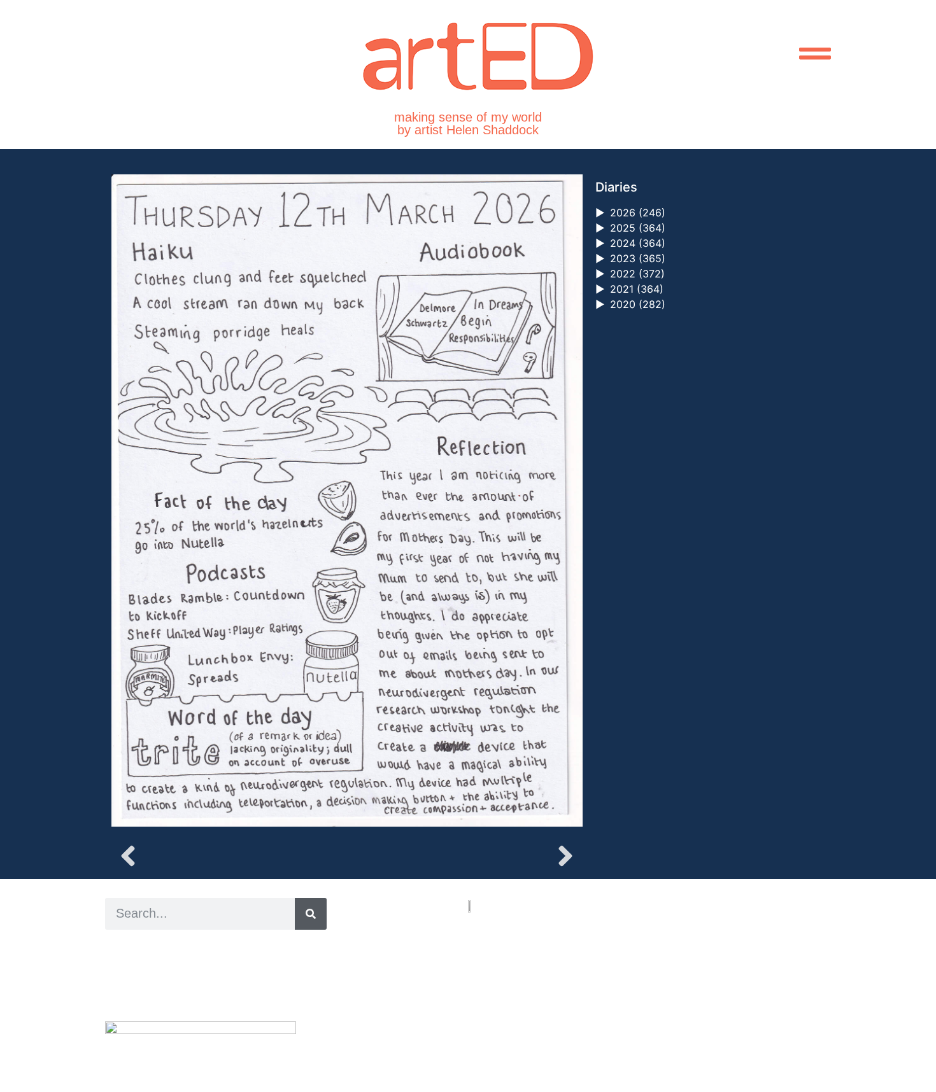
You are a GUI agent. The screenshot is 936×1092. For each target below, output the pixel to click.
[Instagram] (474, 1022)
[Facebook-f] (525, 1022)
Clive (146, 977)
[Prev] (228, 855)
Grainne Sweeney (220, 963)
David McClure (209, 991)
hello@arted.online (506, 973)
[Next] (463, 855)
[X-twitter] (499, 1022)
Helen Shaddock (208, 949)
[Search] (311, 914)
